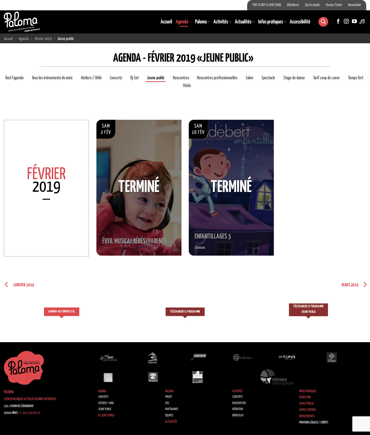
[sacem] (198, 357)
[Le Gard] (108, 377)
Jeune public (156, 78)
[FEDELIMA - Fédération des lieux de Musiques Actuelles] (153, 357)
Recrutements (307, 416)
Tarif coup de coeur (326, 78)
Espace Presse (306, 403)
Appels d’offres (307, 410)
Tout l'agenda (14, 78)
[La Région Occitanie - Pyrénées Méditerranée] (332, 357)
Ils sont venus (106, 415)
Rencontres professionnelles (217, 78)
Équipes (169, 415)
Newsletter (354, 5)
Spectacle (268, 78)
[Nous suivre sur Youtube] (354, 21)
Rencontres (181, 78)
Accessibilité (300, 21)
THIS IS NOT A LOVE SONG (266, 5)
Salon (249, 78)
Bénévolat (238, 415)
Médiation (237, 409)
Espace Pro (305, 397)
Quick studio (312, 5)
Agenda (182, 21)
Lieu (167, 403)
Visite (187, 86)
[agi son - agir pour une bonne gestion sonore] (108, 357)
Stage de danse (294, 78)
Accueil (166, 21)
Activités (220, 21)
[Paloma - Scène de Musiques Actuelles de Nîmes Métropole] (22, 21)
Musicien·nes (239, 403)
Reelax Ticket (334, 5)
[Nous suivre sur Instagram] (346, 21)
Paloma (201, 21)
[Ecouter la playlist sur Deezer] (362, 21)
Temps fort (355, 78)
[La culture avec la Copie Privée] (242, 357)
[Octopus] (287, 357)
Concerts (116, 78)
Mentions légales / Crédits (313, 422)
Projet (168, 397)
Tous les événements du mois (52, 78)
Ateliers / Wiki (91, 78)
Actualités (243, 21)
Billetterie (293, 5)
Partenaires (171, 409)
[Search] (323, 22)
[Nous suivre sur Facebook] (338, 21)
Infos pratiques (270, 21)
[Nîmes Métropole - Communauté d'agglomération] (277, 377)
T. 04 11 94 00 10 (30, 413)
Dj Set (134, 78)
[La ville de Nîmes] (153, 377)
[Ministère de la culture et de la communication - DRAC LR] (198, 377)
